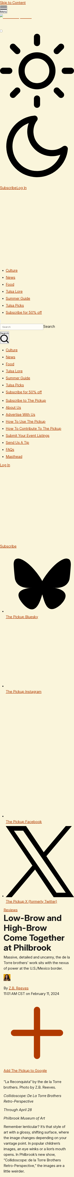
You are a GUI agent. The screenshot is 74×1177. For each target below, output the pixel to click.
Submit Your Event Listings (27, 435)
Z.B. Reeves (19, 988)
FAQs (10, 449)
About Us (13, 407)
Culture (12, 270)
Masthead (14, 456)
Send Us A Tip (17, 442)
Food (10, 284)
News (10, 277)
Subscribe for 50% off (24, 312)
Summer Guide (18, 298)
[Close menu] (0, 321)
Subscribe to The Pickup (26, 400)
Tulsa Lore (14, 291)
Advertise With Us (20, 414)
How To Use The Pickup (25, 421)
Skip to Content (13, 3)
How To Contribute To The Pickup (33, 428)
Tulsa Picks (15, 305)
